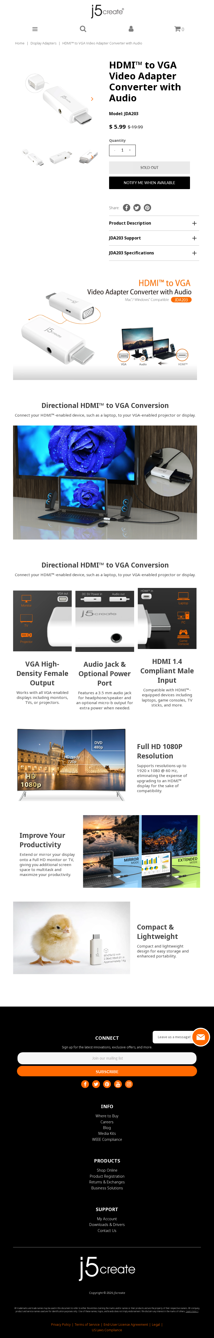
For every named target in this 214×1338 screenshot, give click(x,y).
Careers (107, 1121)
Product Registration (107, 1176)
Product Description (130, 223)
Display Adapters (43, 43)
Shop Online (107, 1170)
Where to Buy (107, 1115)
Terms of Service (87, 1324)
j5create (119, 1293)
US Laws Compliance (107, 1330)
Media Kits (107, 1133)
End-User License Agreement (126, 1324)
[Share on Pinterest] (147, 207)
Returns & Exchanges (107, 1181)
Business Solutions (107, 1187)
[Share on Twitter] (137, 207)
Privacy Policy (61, 1324)
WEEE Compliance (107, 1139)
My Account (107, 1218)
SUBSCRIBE (107, 1071)
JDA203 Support (125, 238)
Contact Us (107, 1230)
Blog (107, 1127)
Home (20, 43)
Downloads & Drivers (107, 1224)
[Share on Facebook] (126, 207)
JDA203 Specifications (131, 253)
